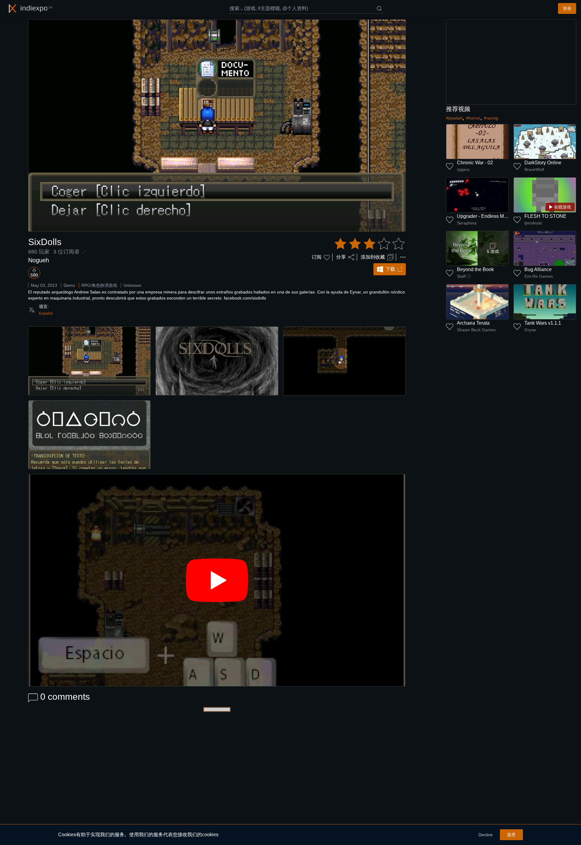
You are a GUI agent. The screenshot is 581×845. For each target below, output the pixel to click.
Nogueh (38, 260)
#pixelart (454, 118)
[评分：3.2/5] (369, 244)
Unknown (132, 285)
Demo (69, 285)
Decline (485, 834)
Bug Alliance (538, 269)
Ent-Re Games (538, 276)
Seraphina (467, 223)
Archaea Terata (473, 323)
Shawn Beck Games (476, 329)
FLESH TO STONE (545, 216)
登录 (567, 8)
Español (46, 313)
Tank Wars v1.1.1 (542, 323)
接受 (511, 834)
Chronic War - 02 (475, 162)
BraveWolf (534, 169)
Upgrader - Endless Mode (484, 216)
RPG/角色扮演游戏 (99, 285)
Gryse (530, 329)
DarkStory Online (542, 162)
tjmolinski (533, 223)
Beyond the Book (475, 269)
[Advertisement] (511, 62)
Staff (461, 276)
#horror (473, 118)
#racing (491, 118)
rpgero (463, 169)
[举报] (403, 257)
